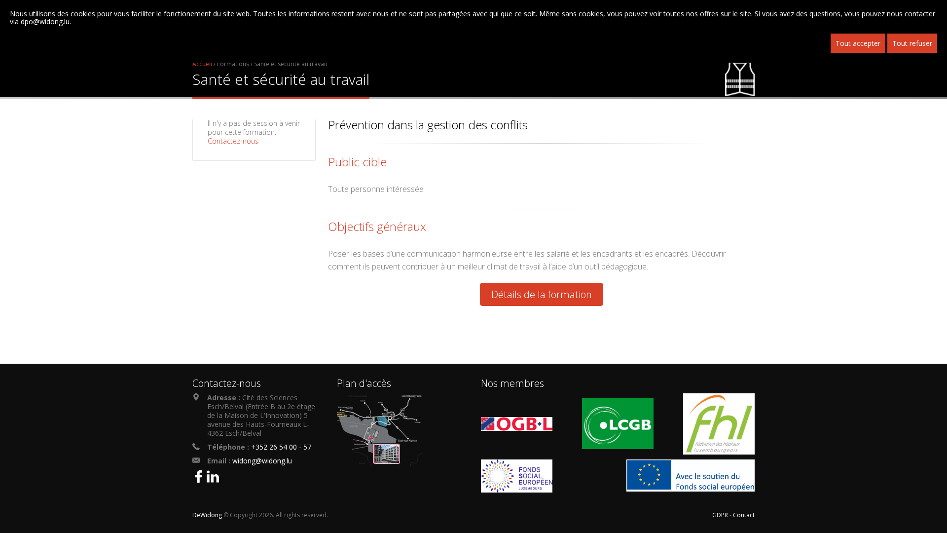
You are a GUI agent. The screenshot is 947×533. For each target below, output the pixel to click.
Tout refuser (912, 43)
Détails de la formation (541, 294)
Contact (744, 515)
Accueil (202, 64)
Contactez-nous (233, 141)
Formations (233, 64)
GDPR (720, 515)
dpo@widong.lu (45, 21)
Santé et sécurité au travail (290, 64)
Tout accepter (858, 43)
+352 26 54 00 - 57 (281, 447)
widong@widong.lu (262, 460)
